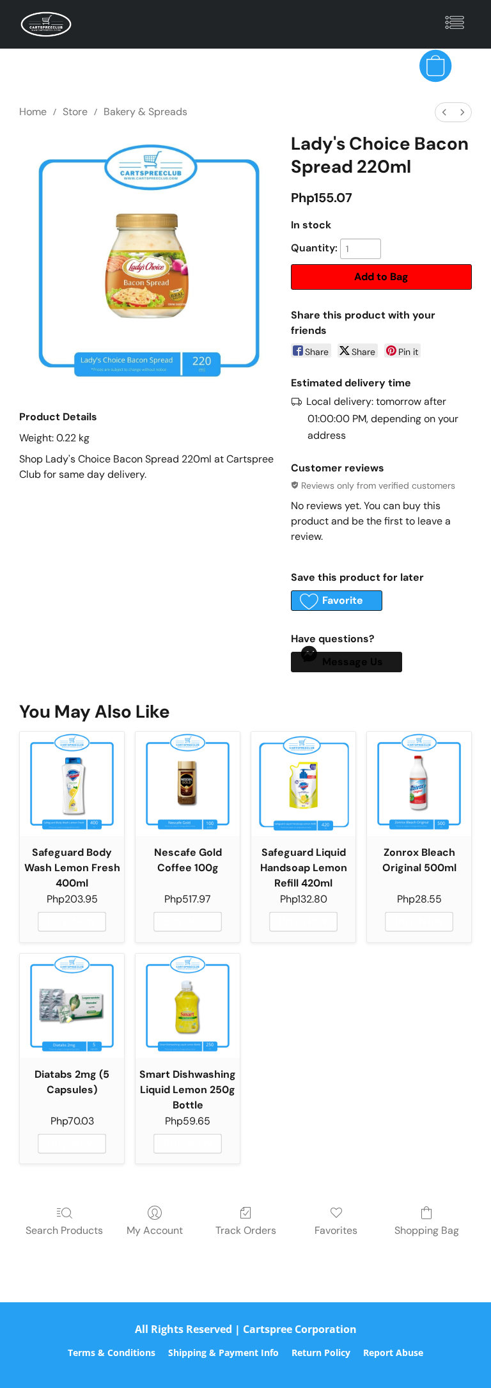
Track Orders (245, 1230)
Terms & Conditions (111, 1352)
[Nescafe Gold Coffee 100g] (188, 784)
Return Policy (321, 1352)
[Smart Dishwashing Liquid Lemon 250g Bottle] (188, 1006)
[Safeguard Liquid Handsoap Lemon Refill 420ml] (303, 784)
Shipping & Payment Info (223, 1352)
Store (75, 111)
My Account (155, 1230)
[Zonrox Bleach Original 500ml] (419, 784)
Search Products (64, 1230)
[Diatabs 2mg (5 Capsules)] (72, 1006)
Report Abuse (393, 1352)
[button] (46, 24)
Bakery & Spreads (145, 111)
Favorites (336, 1230)
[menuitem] (444, 112)
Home (33, 111)
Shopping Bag (426, 1230)
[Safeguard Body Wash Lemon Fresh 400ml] (72, 784)
